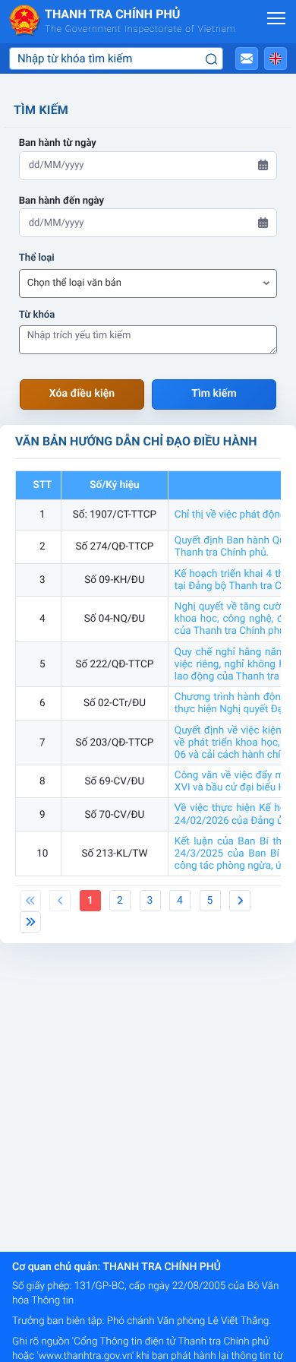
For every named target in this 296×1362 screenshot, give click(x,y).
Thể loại (37, 258)
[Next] (239, 900)
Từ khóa (37, 315)
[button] (246, 58)
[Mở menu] (276, 18)
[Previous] (30, 900)
